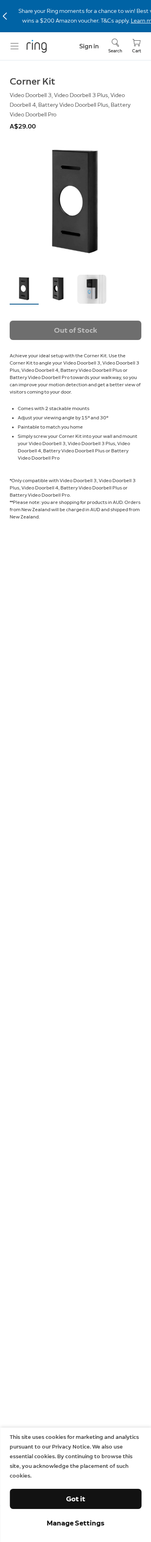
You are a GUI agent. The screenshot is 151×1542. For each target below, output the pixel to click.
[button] (24, 289)
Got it (75, 1498)
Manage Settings (75, 1523)
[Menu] (14, 46)
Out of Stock (75, 330)
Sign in (89, 46)
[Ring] (37, 46)
